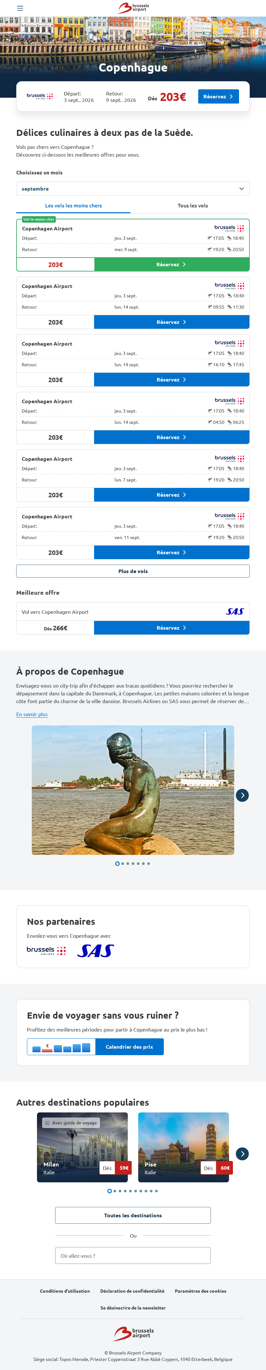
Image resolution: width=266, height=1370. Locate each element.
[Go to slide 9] (151, 1191)
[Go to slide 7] (148, 863)
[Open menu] (20, 8)
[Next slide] (242, 795)
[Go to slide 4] (133, 863)
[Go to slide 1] (117, 863)
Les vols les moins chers (73, 205)
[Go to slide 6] (143, 863)
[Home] (133, 8)
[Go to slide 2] (122, 863)
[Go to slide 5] (138, 863)
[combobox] (133, 1255)
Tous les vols (193, 205)
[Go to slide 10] (156, 1191)
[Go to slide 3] (128, 863)
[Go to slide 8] (146, 1191)
